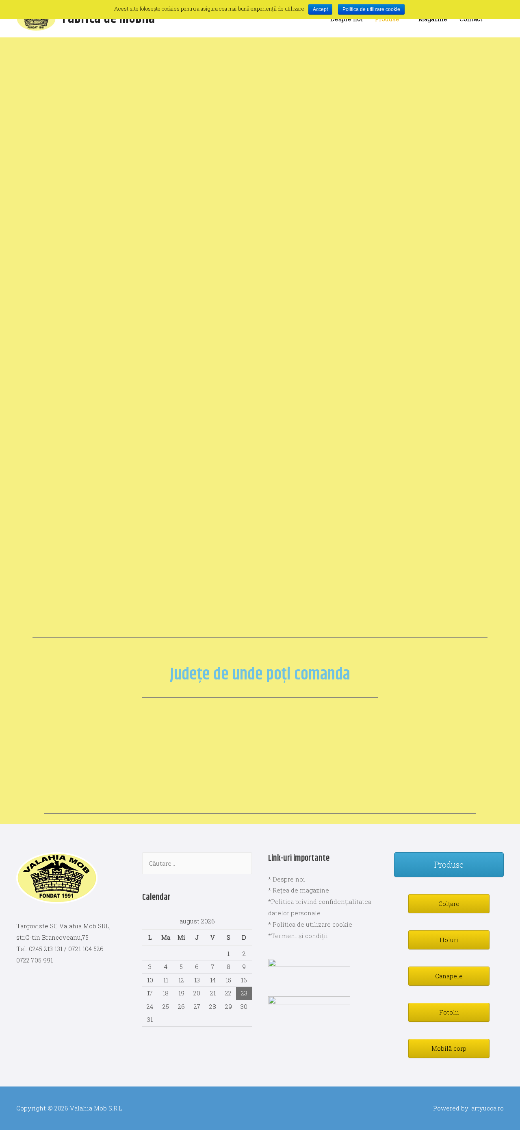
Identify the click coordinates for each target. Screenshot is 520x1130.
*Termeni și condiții (298, 936)
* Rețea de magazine (298, 890)
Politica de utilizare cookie (371, 9)
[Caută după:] (197, 863)
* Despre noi (286, 879)
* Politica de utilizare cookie (310, 924)
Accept (320, 9)
